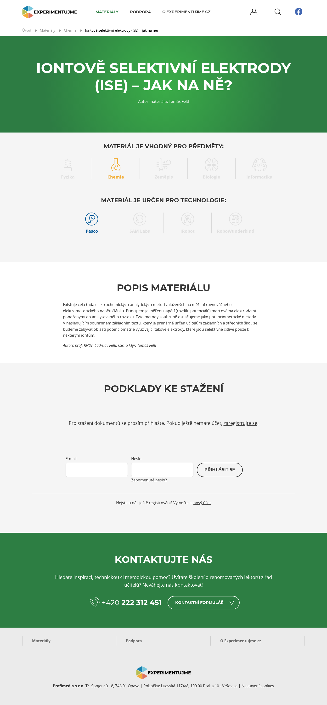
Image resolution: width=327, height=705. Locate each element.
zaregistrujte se (240, 423)
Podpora (140, 12)
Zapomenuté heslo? (149, 480)
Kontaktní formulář (199, 603)
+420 (132, 603)
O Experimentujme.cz (186, 12)
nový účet (202, 502)
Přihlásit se (219, 470)
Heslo (136, 458)
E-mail (71, 458)
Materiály (107, 12)
